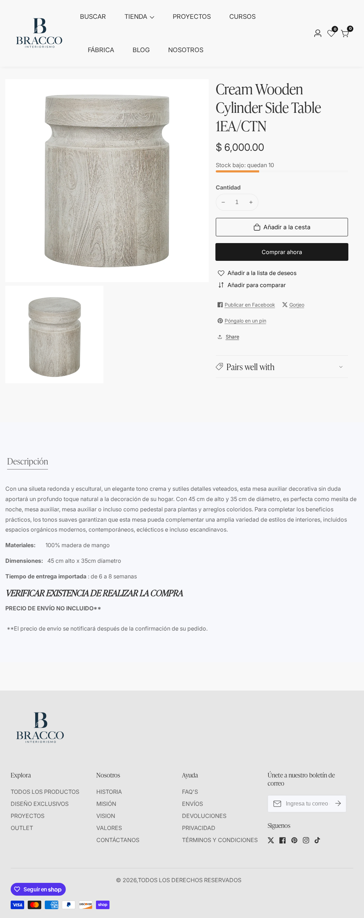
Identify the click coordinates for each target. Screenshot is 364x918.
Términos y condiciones (220, 839)
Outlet (22, 827)
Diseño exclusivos (40, 803)
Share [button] (232, 337)
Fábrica (101, 50)
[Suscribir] (338, 804)
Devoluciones (204, 815)
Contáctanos (117, 839)
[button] (282, 366)
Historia (109, 791)
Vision (105, 815)
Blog (141, 50)
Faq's (190, 791)
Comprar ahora (282, 251)
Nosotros (185, 50)
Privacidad (198, 827)
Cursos (242, 16)
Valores (109, 827)
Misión (106, 803)
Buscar (93, 16)
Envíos (192, 803)
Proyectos (192, 16)
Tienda (135, 16)
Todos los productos (45, 791)
